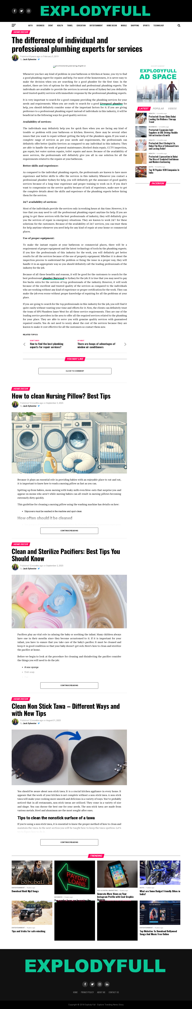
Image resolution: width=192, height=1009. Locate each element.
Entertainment (96, 25)
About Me (101, 992)
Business (40, 25)
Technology (158, 25)
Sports (146, 25)
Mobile (124, 25)
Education (81, 25)
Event (50, 25)
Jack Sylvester (30, 59)
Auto (30, 25)
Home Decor (112, 25)
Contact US (114, 992)
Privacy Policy (87, 992)
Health (60, 25)
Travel (70, 25)
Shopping (135, 25)
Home (75, 992)
